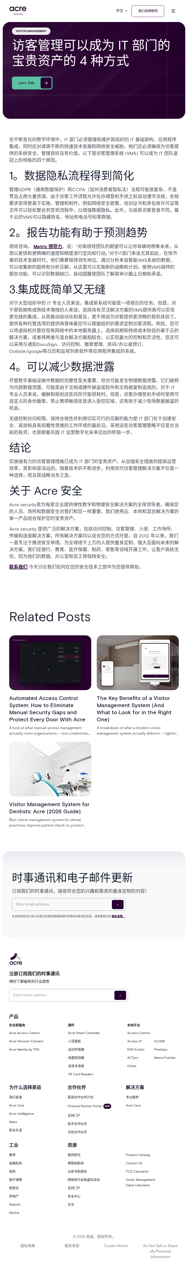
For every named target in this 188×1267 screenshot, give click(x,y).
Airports (15, 1204)
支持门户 (74, 1116)
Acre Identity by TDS (24, 1049)
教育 (12, 1155)
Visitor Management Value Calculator (140, 1182)
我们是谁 (15, 1097)
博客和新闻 (76, 1163)
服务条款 (72, 1246)
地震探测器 (76, 1058)
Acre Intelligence (21, 1114)
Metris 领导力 (47, 246)
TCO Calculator (137, 1171)
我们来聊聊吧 (148, 11)
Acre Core (16, 1105)
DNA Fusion (135, 1049)
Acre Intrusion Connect (26, 1041)
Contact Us (134, 1163)
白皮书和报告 (77, 1171)
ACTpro (132, 1058)
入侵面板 (74, 1041)
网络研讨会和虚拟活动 (84, 1180)
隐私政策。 (118, 916)
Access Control (138, 1033)
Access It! (134, 1041)
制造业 (14, 1188)
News (13, 1122)
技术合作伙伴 (77, 1124)
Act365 (159, 1041)
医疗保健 (15, 1180)
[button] (122, 11)
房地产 (14, 1196)
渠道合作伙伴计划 (80, 1097)
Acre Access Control (24, 1033)
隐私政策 (27, 1246)
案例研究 (74, 1155)
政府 (12, 1171)
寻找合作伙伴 (77, 1132)
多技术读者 (76, 1066)
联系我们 (18, 567)
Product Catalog (138, 1155)
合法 (71, 1204)
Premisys (160, 1049)
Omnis (131, 1066)
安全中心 (74, 1196)
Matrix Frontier (165, 1058)
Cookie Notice (116, 1246)
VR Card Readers (80, 1074)
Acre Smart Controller (84, 1033)
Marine (14, 1213)
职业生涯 (15, 1130)
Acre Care (133, 1105)
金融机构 (15, 1163)
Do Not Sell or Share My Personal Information (160, 1251)
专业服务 (132, 1097)
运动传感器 (76, 1049)
